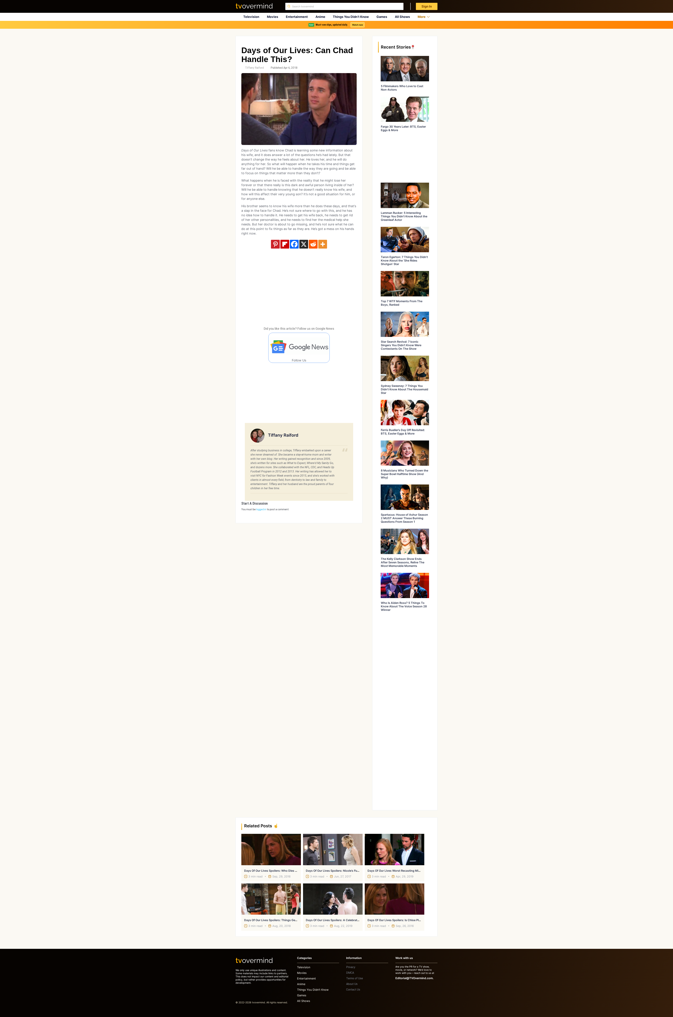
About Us (352, 984)
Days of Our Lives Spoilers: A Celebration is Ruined (340, 920)
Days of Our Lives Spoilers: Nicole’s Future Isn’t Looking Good (347, 870)
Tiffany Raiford (254, 67)
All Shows (402, 17)
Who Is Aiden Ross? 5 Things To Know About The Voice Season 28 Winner (404, 606)
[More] (322, 244)
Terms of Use (354, 978)
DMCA (350, 972)
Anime (320, 17)
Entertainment (297, 17)
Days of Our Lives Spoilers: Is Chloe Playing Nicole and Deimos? (411, 920)
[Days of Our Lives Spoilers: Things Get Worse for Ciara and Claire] (271, 899)
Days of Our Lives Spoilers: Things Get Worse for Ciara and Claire (288, 920)
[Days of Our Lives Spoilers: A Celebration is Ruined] (333, 899)
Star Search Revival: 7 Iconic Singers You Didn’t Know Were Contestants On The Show (401, 345)
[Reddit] (313, 244)
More (422, 17)
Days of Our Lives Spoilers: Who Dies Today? (274, 870)
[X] (303, 244)
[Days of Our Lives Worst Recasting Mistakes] (394, 849)
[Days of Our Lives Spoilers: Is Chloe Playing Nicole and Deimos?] (394, 899)
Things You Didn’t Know (351, 17)
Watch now (357, 24)
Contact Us (353, 989)
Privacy (350, 967)
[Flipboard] (284, 244)
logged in (261, 509)
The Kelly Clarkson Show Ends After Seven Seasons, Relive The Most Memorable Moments (402, 562)
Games (381, 17)
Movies (272, 17)
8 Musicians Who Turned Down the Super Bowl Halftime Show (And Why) (404, 474)
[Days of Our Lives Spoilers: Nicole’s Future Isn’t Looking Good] (333, 849)
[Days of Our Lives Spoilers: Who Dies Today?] (271, 849)
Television (251, 17)
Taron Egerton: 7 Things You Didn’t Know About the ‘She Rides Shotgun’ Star (404, 260)
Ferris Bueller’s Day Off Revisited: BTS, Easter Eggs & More (403, 431)
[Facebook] (294, 244)
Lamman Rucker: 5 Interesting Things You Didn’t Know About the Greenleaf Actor (404, 216)
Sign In (427, 6)
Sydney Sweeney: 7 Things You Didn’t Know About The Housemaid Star (404, 389)
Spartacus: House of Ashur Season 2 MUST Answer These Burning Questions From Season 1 (404, 518)
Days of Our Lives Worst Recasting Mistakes (397, 870)
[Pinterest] (275, 244)
